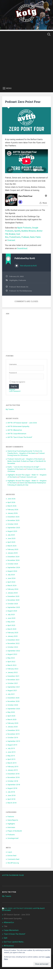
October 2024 (13, 564)
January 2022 (13, 672)
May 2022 (11, 658)
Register (12, 389)
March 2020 (12, 719)
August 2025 (12, 531)
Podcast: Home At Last (27, 477)
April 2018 (11, 799)
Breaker (12, 234)
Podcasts (22, 280)
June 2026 (11, 499)
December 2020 (13, 698)
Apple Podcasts (24, 228)
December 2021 (13, 676)
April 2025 (11, 542)
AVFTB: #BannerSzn (15, 430)
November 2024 (13, 560)
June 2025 (11, 538)
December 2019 (13, 730)
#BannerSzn (9, 922)
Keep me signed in (18, 382)
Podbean (25, 237)
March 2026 (12, 506)
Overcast (11, 240)
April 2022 (11, 661)
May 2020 (11, 712)
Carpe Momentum (11, 930)
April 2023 (11, 625)
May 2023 (11, 622)
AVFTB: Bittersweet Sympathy (18, 426)
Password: (13, 373)
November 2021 (13, 680)
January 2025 (13, 553)
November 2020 (13, 701)
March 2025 (12, 546)
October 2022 (13, 647)
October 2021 (13, 683)
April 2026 (11, 502)
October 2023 (13, 604)
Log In (14, 386)
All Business (9, 946)
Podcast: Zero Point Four (23, 102)
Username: (13, 364)
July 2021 (11, 694)
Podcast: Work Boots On (18, 287)
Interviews (11, 827)
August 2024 (12, 571)
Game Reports (13, 820)
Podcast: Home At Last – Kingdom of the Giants (25, 459)
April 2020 (11, 716)
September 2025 (14, 528)
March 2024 (12, 585)
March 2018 (12, 803)
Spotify (17, 231)
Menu (9, 88)
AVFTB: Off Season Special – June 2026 (22, 423)
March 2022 (12, 665)
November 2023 (13, 600)
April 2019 (11, 759)
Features (11, 816)
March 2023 (12, 629)
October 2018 (13, 781)
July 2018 (11, 792)
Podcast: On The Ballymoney (20, 291)
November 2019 (13, 734)
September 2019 (14, 741)
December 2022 (13, 640)
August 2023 (12, 611)
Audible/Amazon (28, 231)
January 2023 (13, 636)
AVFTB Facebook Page (13, 875)
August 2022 (12, 654)
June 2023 (11, 618)
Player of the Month (15, 831)
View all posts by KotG (28, 266)
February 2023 (13, 632)
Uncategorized (13, 838)
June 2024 (11, 578)
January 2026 (13, 513)
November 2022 (13, 643)
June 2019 (11, 752)
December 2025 (13, 517)
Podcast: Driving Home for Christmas (26, 454)
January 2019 (13, 770)
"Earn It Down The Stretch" (14, 934)
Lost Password (14, 391)
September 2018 (14, 785)
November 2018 (13, 777)
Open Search (48, 34)
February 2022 (13, 669)
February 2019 (13, 766)
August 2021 (12, 690)
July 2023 (11, 614)
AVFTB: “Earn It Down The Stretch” (20, 437)
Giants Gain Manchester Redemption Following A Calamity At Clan (27, 484)
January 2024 (13, 593)
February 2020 (13, 723)
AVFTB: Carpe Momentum (17, 434)
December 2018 (13, 774)
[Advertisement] (26, 57)
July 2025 (11, 535)
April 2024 (11, 582)
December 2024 (13, 557)
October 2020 (13, 705)
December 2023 (13, 596)
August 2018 (12, 788)
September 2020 (14, 709)
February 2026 (13, 509)
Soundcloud (22, 248)
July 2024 (11, 575)
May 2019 (11, 756)
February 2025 (13, 549)
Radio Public (35, 237)
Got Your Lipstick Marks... (14, 942)
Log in (10, 852)
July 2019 (11, 748)
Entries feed (12, 855)
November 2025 (13, 520)
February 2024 (13, 589)
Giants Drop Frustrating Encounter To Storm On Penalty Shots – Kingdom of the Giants (25, 452)
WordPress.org (13, 863)
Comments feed (13, 859)
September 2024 (14, 567)
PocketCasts (14, 237)
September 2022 (14, 651)
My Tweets (10, 409)
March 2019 (12, 763)
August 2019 (12, 745)
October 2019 (13, 737)
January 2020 (13, 727)
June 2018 (11, 795)
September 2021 (14, 687)
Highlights (13, 280)
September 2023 (14, 607)
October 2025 (13, 524)
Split (5, 938)
